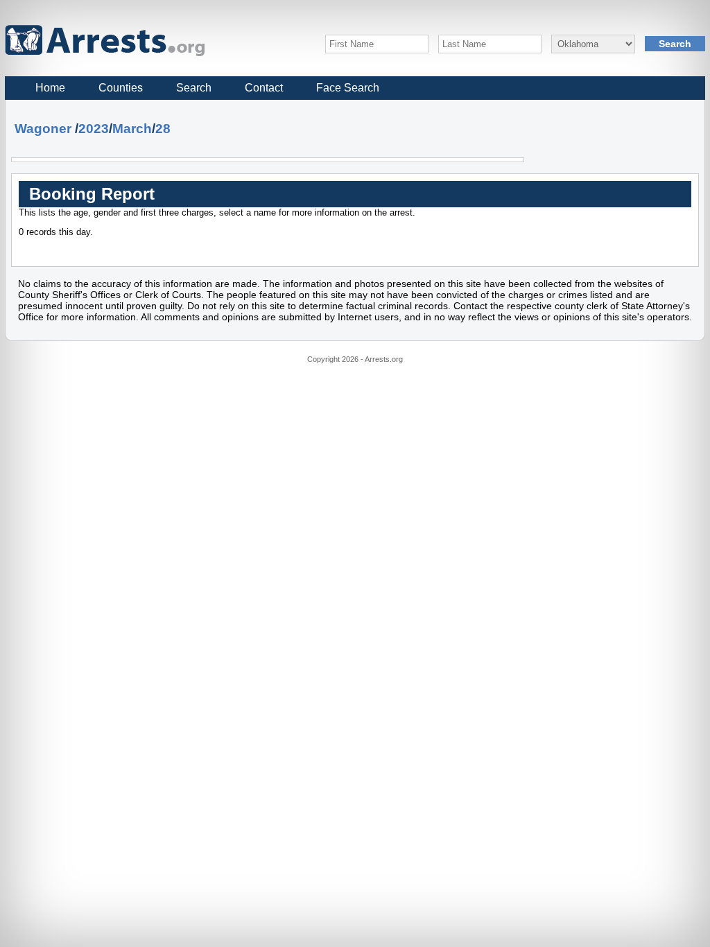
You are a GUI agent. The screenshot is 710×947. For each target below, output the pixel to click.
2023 (93, 128)
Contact (264, 88)
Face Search (347, 88)
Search (193, 88)
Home (50, 88)
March (132, 128)
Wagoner (43, 128)
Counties (120, 88)
